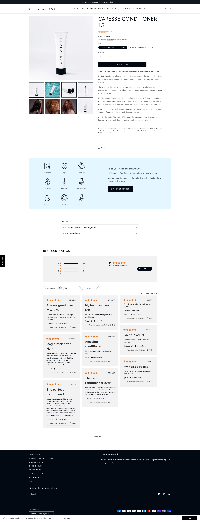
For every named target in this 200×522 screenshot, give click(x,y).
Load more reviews (100, 436)
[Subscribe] (65, 494)
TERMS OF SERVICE (36, 473)
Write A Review (144, 269)
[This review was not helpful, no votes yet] (74, 327)
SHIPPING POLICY (35, 466)
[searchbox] (50, 288)
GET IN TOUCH (34, 454)
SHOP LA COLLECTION (120, 189)
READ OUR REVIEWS (36, 462)
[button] (99, 221)
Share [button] (103, 148)
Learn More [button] (66, 518)
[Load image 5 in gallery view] (36, 106)
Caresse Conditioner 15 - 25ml (141, 47)
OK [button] (190, 518)
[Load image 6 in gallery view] (52, 106)
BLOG (31, 481)
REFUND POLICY (35, 477)
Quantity (101, 52)
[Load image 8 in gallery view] (85, 106)
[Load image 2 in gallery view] (52, 90)
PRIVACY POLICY (35, 470)
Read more (69, 415)
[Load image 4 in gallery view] (85, 90)
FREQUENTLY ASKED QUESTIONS (41, 458)
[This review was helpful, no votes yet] (70, 327)
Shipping (110, 40)
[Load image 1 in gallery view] (36, 90)
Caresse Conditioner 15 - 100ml (113, 47)
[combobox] (72, 288)
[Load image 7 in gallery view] (69, 106)
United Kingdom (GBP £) (40, 514)
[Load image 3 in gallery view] (69, 90)
